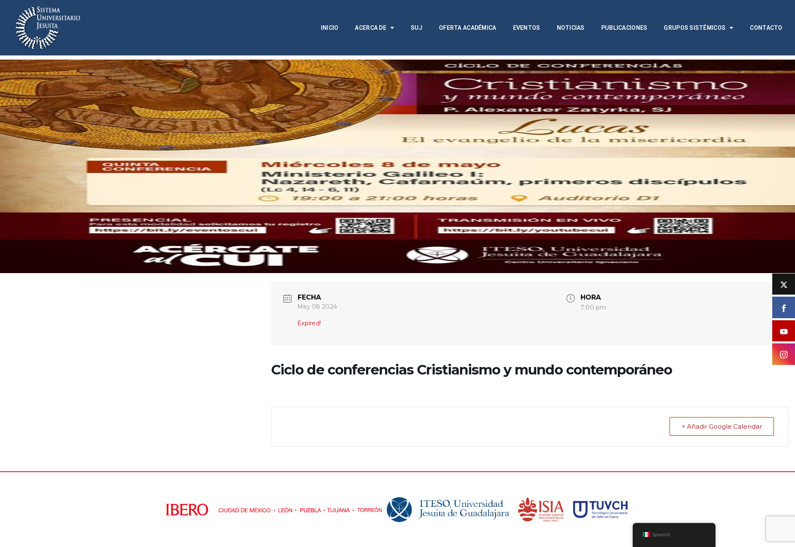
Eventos (526, 27)
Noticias (571, 27)
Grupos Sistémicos (694, 27)
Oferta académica (467, 27)
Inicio (330, 27)
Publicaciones (624, 27)
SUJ (416, 27)
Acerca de (370, 27)
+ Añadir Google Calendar (722, 426)
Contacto (766, 27)
